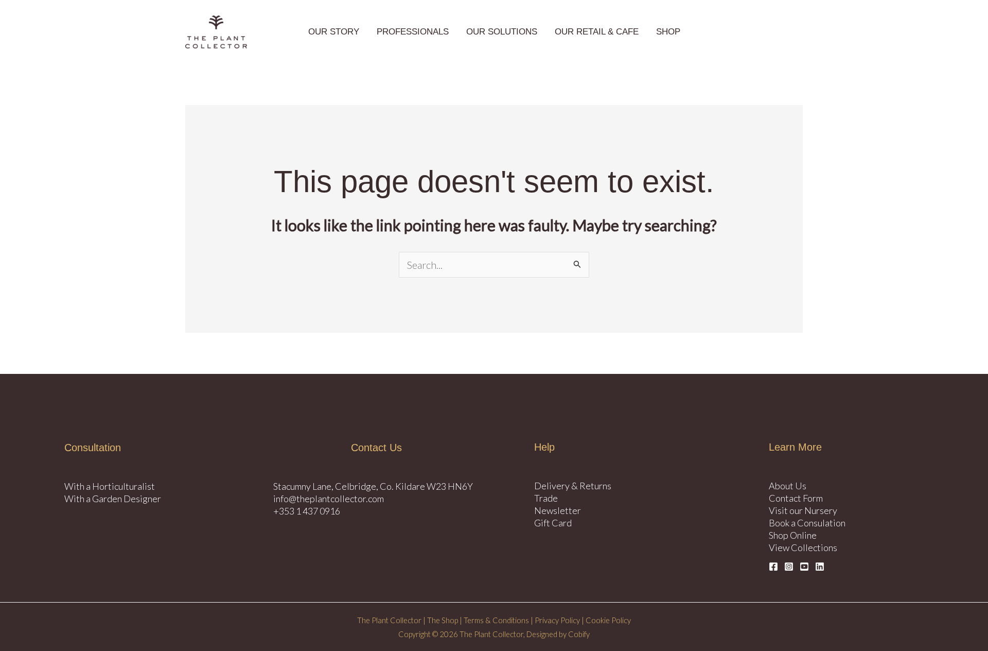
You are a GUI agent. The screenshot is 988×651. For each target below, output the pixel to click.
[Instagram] (788, 566)
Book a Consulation (807, 522)
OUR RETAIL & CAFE (597, 32)
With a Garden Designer (112, 498)
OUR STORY (333, 32)
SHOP (668, 32)
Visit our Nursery (803, 510)
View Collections (803, 547)
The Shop (442, 620)
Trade (546, 498)
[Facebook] (773, 566)
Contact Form (796, 498)
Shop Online (793, 535)
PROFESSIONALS (413, 32)
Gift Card (553, 522)
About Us (787, 485)
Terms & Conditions (496, 620)
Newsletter (557, 510)
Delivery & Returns (572, 485)
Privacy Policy (557, 620)
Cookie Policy (607, 620)
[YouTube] (804, 566)
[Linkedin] (819, 566)
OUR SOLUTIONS (501, 32)
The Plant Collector (389, 620)
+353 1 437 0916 (306, 511)
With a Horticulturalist (109, 486)
